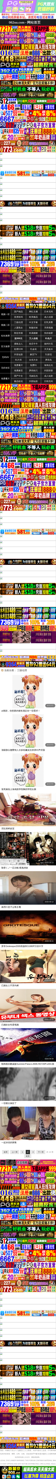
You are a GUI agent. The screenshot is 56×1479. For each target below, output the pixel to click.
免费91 (33, 365)
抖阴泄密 (48, 370)
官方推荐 (5, 346)
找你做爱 (48, 333)
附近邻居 (18, 333)
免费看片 (18, 365)
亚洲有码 (18, 317)
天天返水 (48, 349)
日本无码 (48, 311)
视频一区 (5, 314)
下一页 (41, 1152)
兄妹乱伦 (33, 376)
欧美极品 (33, 317)
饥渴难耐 (33, 333)
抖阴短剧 (33, 381)
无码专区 (5, 368)
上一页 (15, 1152)
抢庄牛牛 (33, 344)
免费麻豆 (18, 370)
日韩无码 (48, 381)
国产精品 (18, 311)
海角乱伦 (48, 365)
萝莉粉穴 (33, 370)
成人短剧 (48, 376)
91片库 (18, 360)
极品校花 (18, 381)
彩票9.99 (18, 349)
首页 (5, 1152)
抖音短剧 (18, 354)
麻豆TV (33, 354)
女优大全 (33, 360)
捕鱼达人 (18, 344)
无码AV (5, 357)
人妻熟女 (18, 328)
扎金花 (33, 349)
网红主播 (33, 311)
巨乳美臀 (48, 322)
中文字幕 (33, 322)
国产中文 (18, 376)
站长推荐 (5, 336)
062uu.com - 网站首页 (25, 22)
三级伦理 (18, 322)
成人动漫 (48, 317)
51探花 (48, 354)
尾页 (28, 1156)
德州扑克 (48, 344)
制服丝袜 (33, 328)
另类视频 (48, 328)
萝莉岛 (48, 360)
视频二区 (5, 325)
